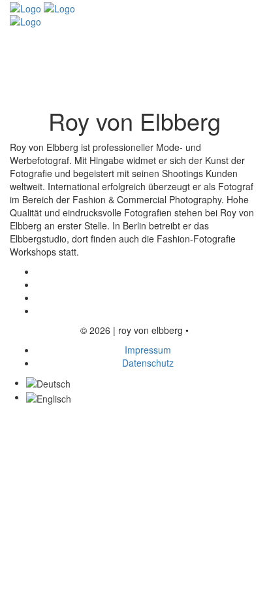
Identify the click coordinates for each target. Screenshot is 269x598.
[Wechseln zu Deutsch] (48, 382)
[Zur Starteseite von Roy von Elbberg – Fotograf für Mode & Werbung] (42, 7)
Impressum (148, 349)
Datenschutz (148, 362)
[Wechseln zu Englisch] (48, 396)
